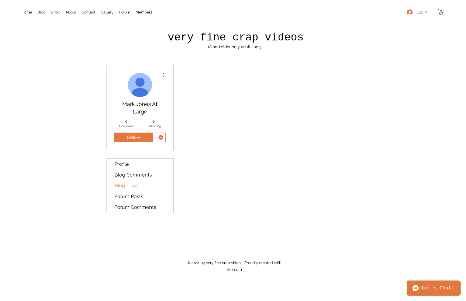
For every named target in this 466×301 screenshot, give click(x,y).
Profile (122, 164)
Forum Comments (135, 207)
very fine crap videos (236, 38)
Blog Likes (127, 185)
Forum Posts (129, 196)
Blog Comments (133, 175)
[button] (441, 12)
